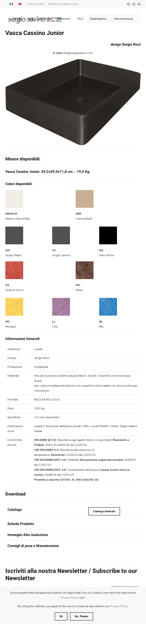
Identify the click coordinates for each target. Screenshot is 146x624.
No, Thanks (81, 616)
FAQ (80, 19)
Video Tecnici (98, 19)
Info (30, 19)
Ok (61, 616)
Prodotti (45, 19)
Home (17, 19)
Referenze (64, 19)
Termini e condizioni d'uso (63, 4)
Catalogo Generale (104, 511)
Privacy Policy (36, 4)
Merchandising (123, 19)
